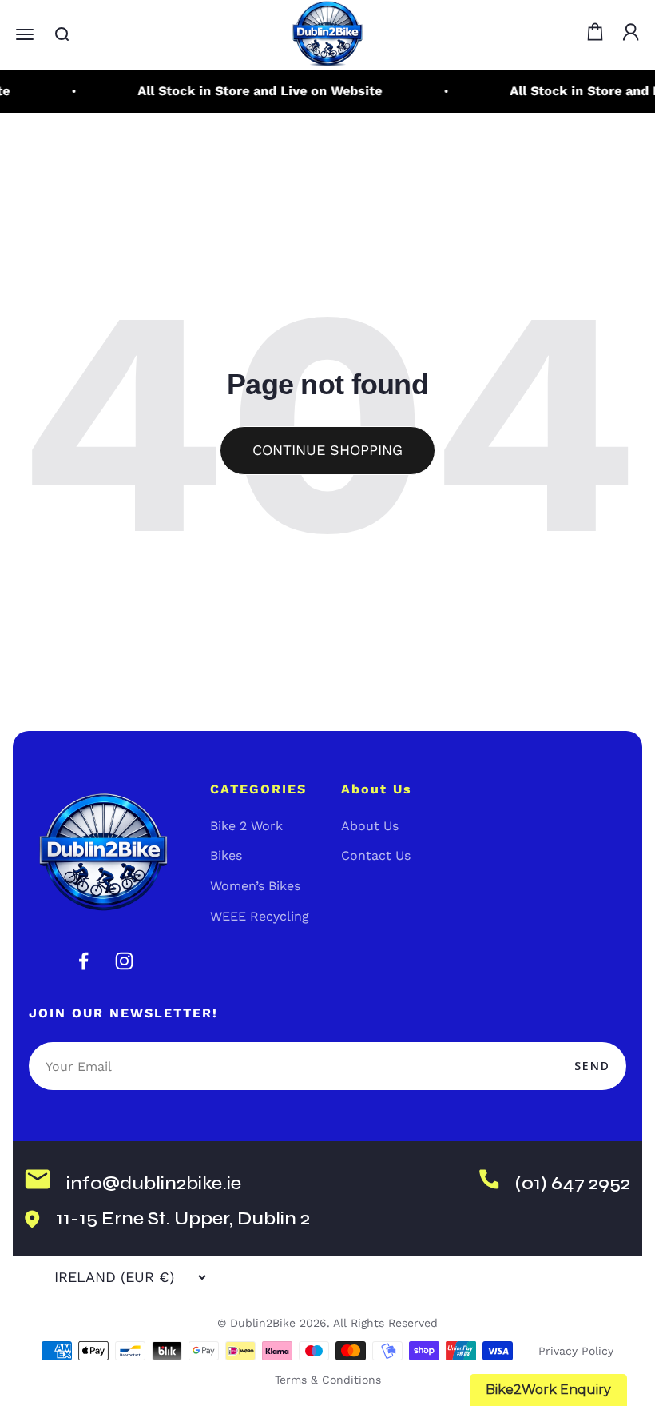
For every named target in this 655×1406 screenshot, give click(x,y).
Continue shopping (327, 449)
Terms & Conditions (328, 1379)
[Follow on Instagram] (124, 961)
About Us (370, 825)
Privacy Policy (575, 1350)
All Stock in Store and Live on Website (255, 90)
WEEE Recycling (259, 916)
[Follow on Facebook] (83, 961)
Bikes (226, 855)
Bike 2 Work (246, 825)
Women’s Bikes (255, 885)
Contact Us (376, 855)
